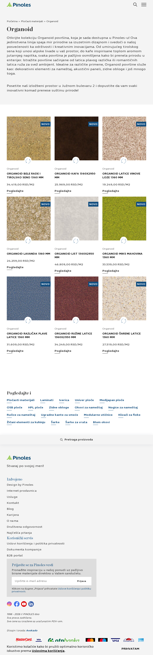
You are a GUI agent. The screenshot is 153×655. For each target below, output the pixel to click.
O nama (12, 521)
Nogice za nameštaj (123, 407)
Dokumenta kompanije (24, 549)
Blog (10, 509)
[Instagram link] (9, 603)
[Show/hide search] (135, 5)
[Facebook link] (17, 603)
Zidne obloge (59, 407)
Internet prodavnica (22, 490)
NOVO (45, 124)
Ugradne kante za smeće (59, 415)
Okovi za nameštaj (89, 407)
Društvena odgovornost (24, 527)
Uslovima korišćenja (48, 651)
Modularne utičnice (98, 415)
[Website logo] (19, 4)
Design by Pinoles (20, 484)
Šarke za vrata (76, 422)
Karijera (13, 515)
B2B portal (15, 555)
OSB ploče (14, 407)
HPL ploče (35, 407)
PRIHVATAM (130, 648)
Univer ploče (84, 400)
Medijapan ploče (112, 400)
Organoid (13, 168)
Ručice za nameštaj (21, 415)
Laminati (46, 400)
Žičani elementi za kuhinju (26, 422)
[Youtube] (24, 603)
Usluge (12, 497)
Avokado (31, 630)
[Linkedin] (31, 603)
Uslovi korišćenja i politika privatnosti (36, 543)
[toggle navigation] (143, 4)
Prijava (81, 581)
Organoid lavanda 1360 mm (28, 253)
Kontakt (13, 503)
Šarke (55, 422)
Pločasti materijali (32, 21)
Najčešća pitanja (19, 532)
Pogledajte (15, 191)
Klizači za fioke (129, 415)
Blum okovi (101, 422)
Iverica (64, 400)
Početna (12, 21)
